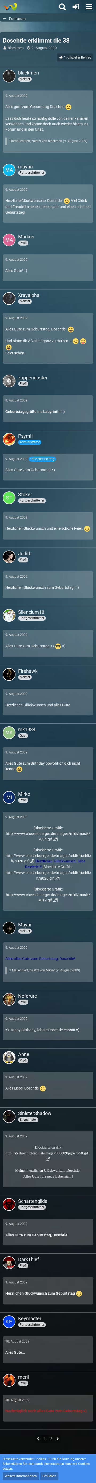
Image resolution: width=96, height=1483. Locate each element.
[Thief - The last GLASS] (10, 6)
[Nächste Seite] (57, 1439)
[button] (89, 6)
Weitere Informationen (21, 1476)
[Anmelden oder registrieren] (75, 6)
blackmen (16, 48)
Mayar (50, 970)
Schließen (49, 1476)
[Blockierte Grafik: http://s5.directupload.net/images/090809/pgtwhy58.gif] (48, 1150)
